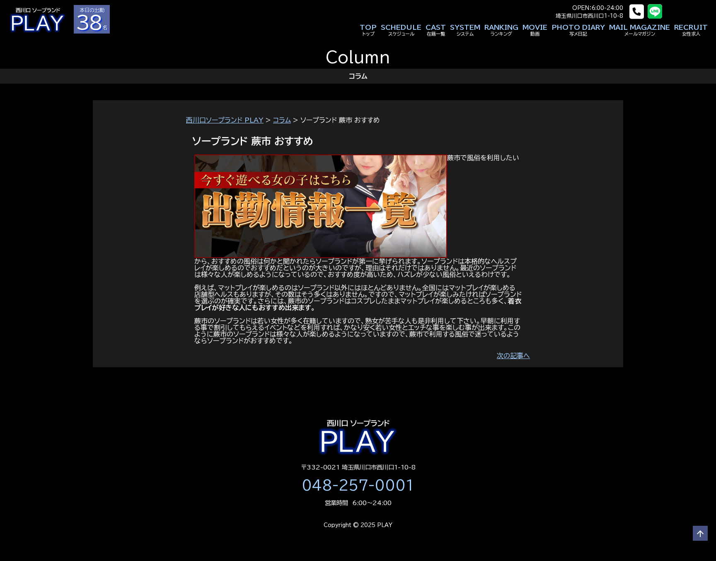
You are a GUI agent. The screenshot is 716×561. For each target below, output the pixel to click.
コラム (282, 120)
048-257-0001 (358, 485)
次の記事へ (513, 355)
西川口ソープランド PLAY (225, 120)
